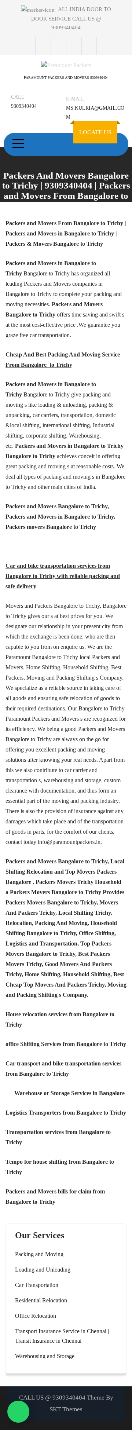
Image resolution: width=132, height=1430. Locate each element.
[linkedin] (89, 46)
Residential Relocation (41, 1300)
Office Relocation (35, 1316)
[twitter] (58, 46)
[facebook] (43, 46)
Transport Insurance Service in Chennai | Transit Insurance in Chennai (62, 1336)
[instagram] (73, 46)
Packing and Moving (39, 1254)
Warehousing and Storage (44, 1356)
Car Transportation (36, 1285)
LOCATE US (95, 132)
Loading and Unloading (42, 1269)
